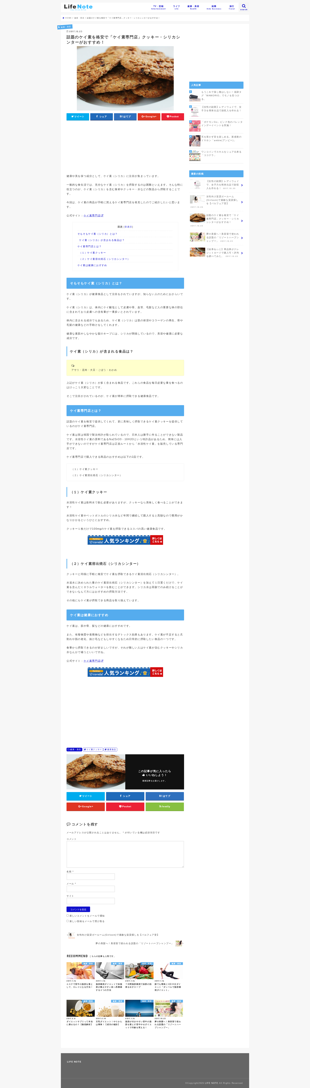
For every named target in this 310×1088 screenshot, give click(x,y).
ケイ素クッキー (94, 749)
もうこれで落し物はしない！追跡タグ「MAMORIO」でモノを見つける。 (221, 95)
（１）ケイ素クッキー (92, 252)
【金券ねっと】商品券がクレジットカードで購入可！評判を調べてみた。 (222, 252)
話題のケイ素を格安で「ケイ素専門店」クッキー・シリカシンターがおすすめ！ (215, 220)
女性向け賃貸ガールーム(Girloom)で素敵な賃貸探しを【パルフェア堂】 (214, 201)
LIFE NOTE (74, 1061)
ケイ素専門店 (92, 215)
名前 (70, 871)
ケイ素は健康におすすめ (92, 265)
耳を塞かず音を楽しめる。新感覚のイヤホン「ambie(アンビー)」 (221, 138)
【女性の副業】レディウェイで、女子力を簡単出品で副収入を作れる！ (221, 109)
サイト (70, 896)
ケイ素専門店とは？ (90, 246)
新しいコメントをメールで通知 (87, 916)
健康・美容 (193, 7)
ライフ (176, 7)
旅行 (232, 7)
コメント (72, 839)
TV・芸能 (158, 7)
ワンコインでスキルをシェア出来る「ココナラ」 (221, 153)
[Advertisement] (125, 146)
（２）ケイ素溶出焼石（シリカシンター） (104, 259)
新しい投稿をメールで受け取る (87, 921)
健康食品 (111, 749)
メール (71, 884)
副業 (214, 7)
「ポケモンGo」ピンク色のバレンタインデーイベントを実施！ (222, 124)
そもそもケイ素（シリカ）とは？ (98, 233)
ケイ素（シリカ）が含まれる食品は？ (102, 240)
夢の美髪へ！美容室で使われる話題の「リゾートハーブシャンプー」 (222, 237)
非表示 (128, 227)
